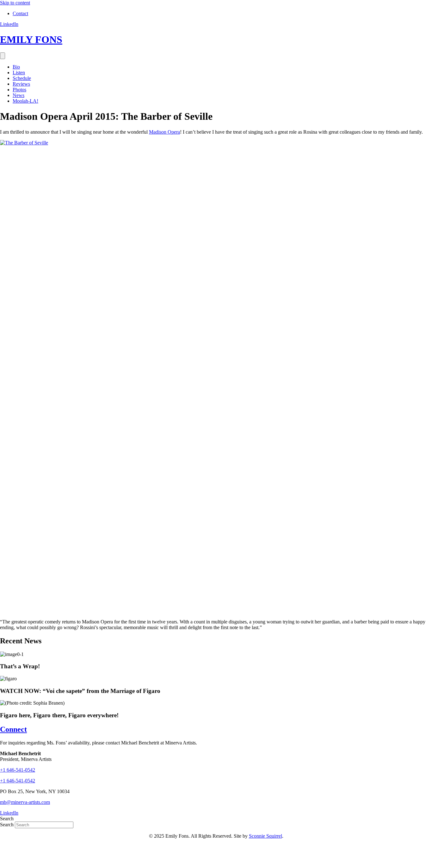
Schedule (22, 78)
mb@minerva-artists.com (25, 802)
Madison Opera (164, 132)
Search (7, 824)
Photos (19, 89)
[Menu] (2, 55)
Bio (16, 67)
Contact (20, 13)
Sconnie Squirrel (265, 836)
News (18, 95)
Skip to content (15, 2)
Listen (19, 72)
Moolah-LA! (25, 101)
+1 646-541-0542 (17, 780)
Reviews (21, 84)
